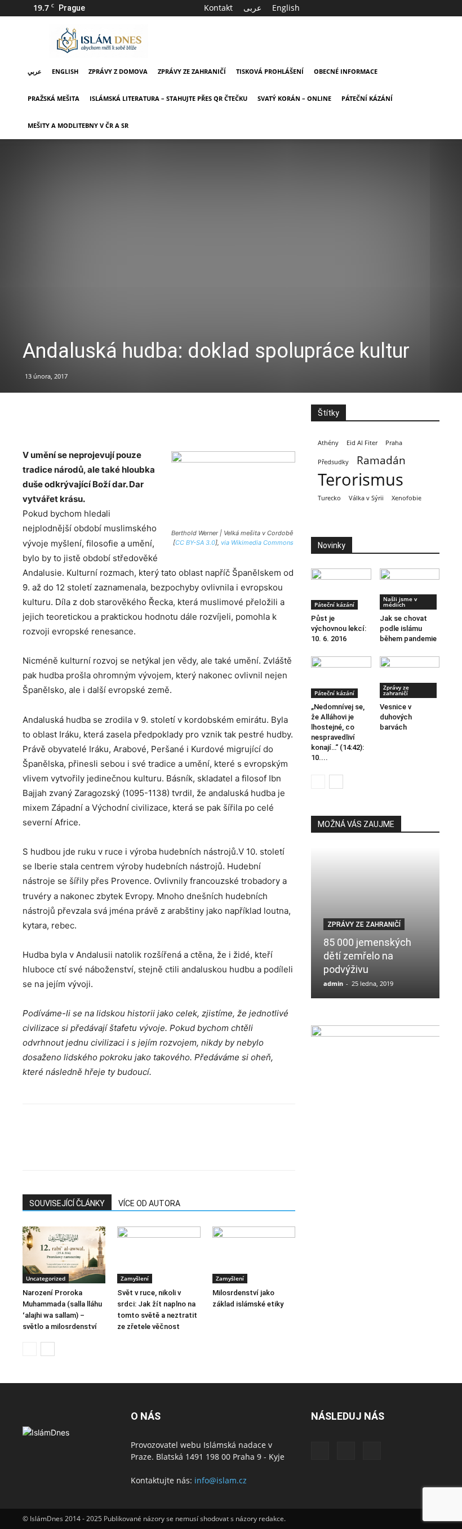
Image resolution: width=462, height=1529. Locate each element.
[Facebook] (393, 8)
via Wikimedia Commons (257, 542)
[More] (138, 416)
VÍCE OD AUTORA (149, 1203)
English (286, 7)
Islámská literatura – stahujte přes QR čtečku (168, 98)
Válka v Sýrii (366, 498)
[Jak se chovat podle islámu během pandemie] (410, 589)
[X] (412, 8)
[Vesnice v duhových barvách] (410, 676)
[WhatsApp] (111, 416)
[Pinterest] (85, 416)
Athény (328, 443)
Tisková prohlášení (270, 71)
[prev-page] (30, 1349)
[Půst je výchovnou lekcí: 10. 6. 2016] (341, 589)
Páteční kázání (367, 98)
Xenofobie (406, 498)
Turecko (329, 498)
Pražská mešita (53, 98)
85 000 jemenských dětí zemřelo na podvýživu (367, 955)
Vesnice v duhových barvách (396, 717)
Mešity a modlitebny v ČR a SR (78, 125)
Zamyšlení (135, 1278)
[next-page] (48, 1349)
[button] (425, 71)
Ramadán (381, 460)
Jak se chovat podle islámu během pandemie (408, 628)
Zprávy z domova (118, 71)
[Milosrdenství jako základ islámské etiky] (253, 1254)
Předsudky (333, 462)
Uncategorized (45, 1278)
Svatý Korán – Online (294, 98)
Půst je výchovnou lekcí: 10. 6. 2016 (338, 628)
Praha (393, 443)
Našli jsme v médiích (400, 601)
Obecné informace (345, 71)
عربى (252, 7)
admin (333, 983)
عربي (35, 71)
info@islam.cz (220, 1480)
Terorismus (360, 480)
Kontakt (218, 7)
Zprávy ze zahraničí (192, 71)
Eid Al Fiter (361, 443)
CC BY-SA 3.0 (195, 542)
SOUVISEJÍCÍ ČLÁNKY (67, 1203)
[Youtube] (431, 8)
